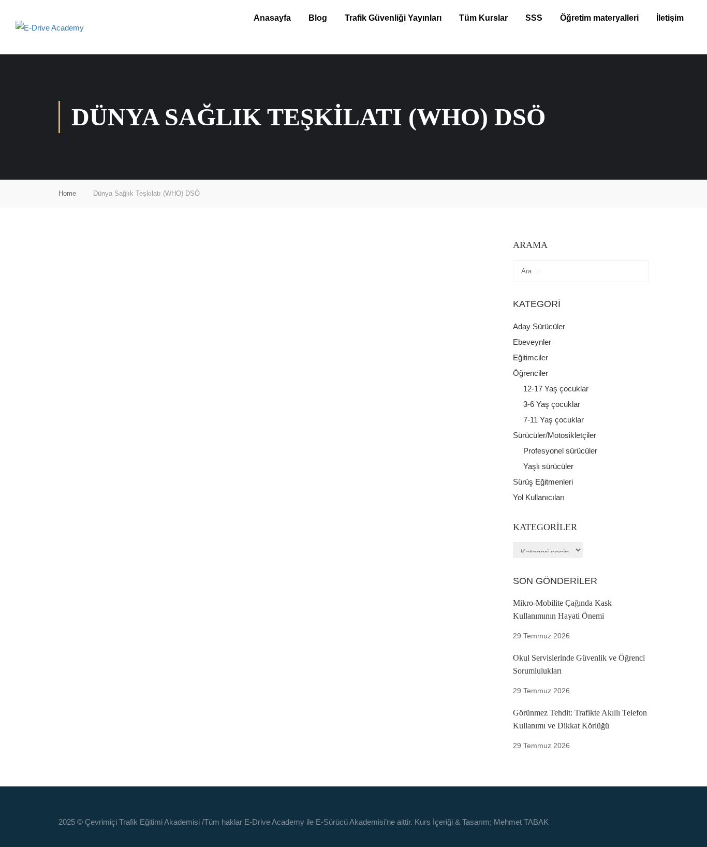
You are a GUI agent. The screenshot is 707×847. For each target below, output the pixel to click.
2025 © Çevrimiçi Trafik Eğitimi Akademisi (129, 821)
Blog (317, 17)
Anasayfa (272, 17)
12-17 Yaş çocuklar (555, 388)
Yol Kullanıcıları (539, 497)
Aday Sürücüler (539, 326)
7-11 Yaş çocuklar (553, 419)
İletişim (670, 17)
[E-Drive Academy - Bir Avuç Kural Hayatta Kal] (93, 27)
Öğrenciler (530, 373)
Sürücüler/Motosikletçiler (554, 435)
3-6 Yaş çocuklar (551, 404)
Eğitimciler (530, 357)
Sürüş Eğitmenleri (543, 481)
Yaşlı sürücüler (548, 466)
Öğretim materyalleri (599, 17)
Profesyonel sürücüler (560, 450)
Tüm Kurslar (483, 17)
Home (67, 193)
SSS (533, 17)
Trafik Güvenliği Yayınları (393, 17)
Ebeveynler (532, 342)
